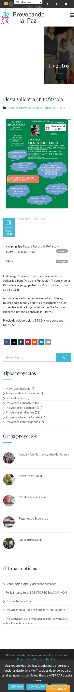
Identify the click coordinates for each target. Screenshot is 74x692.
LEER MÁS (16, 686)
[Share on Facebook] (7, 342)
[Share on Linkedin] (34, 342)
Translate (38, 7)
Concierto (49, 107)
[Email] (48, 342)
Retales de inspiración (33, 497)
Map (9, 251)
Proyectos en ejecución (21, 407)
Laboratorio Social (31, 539)
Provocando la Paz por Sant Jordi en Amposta (35, 609)
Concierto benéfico (18, 601)
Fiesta (61, 107)
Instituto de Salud (30, 476)
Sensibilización (15, 398)
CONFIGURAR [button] (37, 686)
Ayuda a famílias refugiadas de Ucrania (44, 454)
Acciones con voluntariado (24, 107)
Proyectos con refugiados (23, 421)
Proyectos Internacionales (23, 417)
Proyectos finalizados (20, 412)
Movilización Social (18, 388)
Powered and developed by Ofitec (37, 659)
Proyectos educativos (20, 403)
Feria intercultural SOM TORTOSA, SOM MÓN (36, 592)
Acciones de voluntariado (22, 393)
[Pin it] (28, 342)
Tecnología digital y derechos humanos (31, 584)
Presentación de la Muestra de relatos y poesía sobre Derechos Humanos (35, 621)
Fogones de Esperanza (33, 518)
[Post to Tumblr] (21, 342)
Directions (26, 251)
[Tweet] (14, 342)
